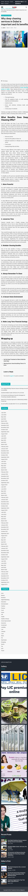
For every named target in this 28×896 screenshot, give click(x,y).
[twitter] (20, 1)
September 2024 (5, 457)
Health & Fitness (5, 618)
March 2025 (4, 444)
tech (2, 648)
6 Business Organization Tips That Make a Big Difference (16, 880)
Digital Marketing (5, 599)
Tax (2, 646)
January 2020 (4, 573)
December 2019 (5, 576)
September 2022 (5, 508)
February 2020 (4, 571)
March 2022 (4, 520)
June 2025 (3, 438)
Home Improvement (6, 15)
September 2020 (5, 557)
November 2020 (5, 552)
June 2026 (3, 414)
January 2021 (4, 548)
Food (2, 610)
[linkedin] (16, 3)
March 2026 (4, 421)
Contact (6, 3)
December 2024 (5, 450)
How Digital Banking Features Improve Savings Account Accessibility (17, 841)
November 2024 (5, 453)
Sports (2, 644)
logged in (12, 376)
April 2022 (3, 518)
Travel (11, 1)
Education (3, 601)
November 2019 (5, 578)
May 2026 (3, 417)
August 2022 (4, 510)
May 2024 (3, 465)
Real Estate (4, 640)
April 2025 (3, 442)
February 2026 (4, 423)
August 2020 (4, 559)
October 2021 (4, 531)
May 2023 (3, 491)
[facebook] (16, 1)
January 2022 (4, 525)
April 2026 (3, 419)
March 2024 (4, 470)
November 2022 (5, 503)
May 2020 (3, 565)
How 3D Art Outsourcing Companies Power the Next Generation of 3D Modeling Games (16, 874)
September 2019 (5, 582)
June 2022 (3, 514)
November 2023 (5, 478)
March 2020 (4, 569)
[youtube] (22, 1)
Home (2, 1)
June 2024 (3, 463)
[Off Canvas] (2, 7)
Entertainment (4, 604)
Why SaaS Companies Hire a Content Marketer (17, 867)
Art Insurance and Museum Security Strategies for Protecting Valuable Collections (16, 854)
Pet (2, 637)
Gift (2, 614)
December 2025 (5, 425)
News (2, 3)
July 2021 (3, 537)
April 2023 (3, 493)
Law (2, 629)
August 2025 (4, 433)
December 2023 (5, 476)
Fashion (3, 606)
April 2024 (3, 467)
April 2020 (3, 567)
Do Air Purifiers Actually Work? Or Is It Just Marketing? (14, 403)
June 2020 (3, 563)
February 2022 (4, 523)
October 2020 (4, 554)
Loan (2, 633)
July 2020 (3, 561)
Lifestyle (3, 631)
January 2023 (4, 499)
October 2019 (4, 580)
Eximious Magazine (20, 890)
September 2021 (5, 533)
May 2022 (3, 516)
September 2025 (5, 431)
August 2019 (4, 584)
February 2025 (4, 446)
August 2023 (4, 484)
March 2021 (4, 544)
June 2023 (3, 489)
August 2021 (4, 535)
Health (2, 616)
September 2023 (5, 482)
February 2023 (4, 497)
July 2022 (3, 512)
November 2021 (5, 529)
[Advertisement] (14, 64)
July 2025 (3, 436)
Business (7, 1)
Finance (3, 608)
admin (4, 27)
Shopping (3, 642)
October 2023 (4, 480)
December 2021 (5, 527)
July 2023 (3, 487)
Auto (2, 593)
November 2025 (5, 427)
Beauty (3, 595)
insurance (3, 623)
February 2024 (4, 472)
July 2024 (3, 461)
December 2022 (5, 501)
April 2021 (3, 542)
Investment (4, 625)
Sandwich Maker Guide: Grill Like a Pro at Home (12, 392)
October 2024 (4, 455)
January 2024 (4, 474)
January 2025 (4, 448)
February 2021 (4, 546)
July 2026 (3, 412)
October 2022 (4, 506)
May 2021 (3, 540)
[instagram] (23, 1)
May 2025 (3, 440)
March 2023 (4, 495)
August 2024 (4, 459)
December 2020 (5, 550)
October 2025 (4, 429)
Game (2, 612)
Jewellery (3, 627)
